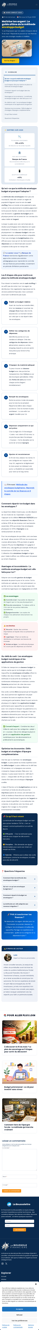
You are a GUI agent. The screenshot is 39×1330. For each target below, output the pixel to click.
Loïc (15, 955)
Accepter (19, 1309)
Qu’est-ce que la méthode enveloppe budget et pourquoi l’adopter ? (18, 79)
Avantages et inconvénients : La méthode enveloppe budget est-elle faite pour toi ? (18, 97)
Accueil (3, 1276)
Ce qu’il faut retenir (11, 114)
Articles (3, 1279)
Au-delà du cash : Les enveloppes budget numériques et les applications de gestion (18, 103)
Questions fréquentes (12, 118)
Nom (5, 1177)
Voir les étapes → (10, 61)
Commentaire (6, 1148)
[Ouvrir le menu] (36, 4)
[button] (36, 1284)
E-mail (5, 1185)
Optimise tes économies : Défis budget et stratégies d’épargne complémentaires (18, 109)
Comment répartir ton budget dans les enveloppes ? (17, 91)
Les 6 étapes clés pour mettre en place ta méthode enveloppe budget (18, 85)
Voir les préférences (19, 1321)
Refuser (20, 1315)
